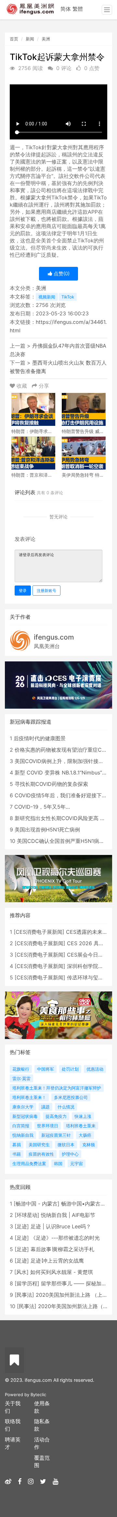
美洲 (46, 38)
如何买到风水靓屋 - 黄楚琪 (61, 1272)
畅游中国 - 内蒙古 (37, 1203)
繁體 (77, 9)
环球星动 (27, 1215)
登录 (23, 590)
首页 (14, 38)
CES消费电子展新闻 (39, 932)
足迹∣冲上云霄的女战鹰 (57, 1260)
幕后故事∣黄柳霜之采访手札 (62, 1249)
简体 (65, 9)
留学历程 (27, 1283)
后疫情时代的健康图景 (40, 738)
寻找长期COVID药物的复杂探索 (51, 784)
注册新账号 (46, 590)
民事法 (24, 1295)
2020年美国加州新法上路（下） (75, 1306)
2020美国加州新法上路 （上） (72, 1295)
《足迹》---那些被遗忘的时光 (65, 1238)
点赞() (61, 273)
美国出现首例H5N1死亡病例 (47, 829)
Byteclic (38, 1394)
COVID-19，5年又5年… (42, 806)
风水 (21, 1272)
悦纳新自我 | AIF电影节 (68, 1215)
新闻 (30, 38)
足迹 (22, 1226)
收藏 (22, 386)
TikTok (67, 296)
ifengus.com (54, 637)
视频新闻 (46, 296)
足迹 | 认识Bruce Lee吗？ (61, 1226)
